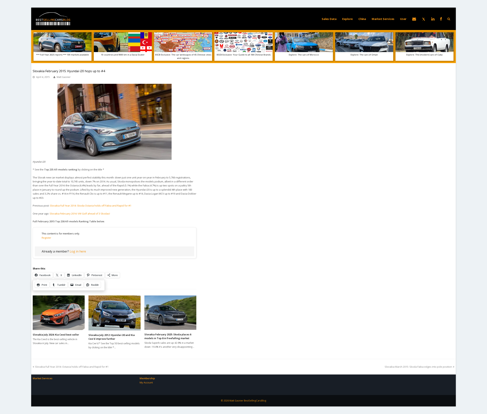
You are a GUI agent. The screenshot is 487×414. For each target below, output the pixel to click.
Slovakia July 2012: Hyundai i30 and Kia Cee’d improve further (111, 336)
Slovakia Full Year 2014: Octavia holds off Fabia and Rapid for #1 (71, 366)
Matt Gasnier (64, 77)
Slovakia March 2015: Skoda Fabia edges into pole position (418, 366)
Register (46, 237)
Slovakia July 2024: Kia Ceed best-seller (56, 334)
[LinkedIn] (432, 19)
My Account (146, 382)
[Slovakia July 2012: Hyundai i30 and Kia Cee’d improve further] (114, 312)
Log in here (78, 251)
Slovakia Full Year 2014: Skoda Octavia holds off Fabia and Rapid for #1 (90, 205)
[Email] (414, 19)
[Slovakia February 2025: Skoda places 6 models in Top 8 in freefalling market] (170, 312)
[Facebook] (441, 19)
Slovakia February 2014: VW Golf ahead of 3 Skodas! (80, 213)
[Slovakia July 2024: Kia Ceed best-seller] (59, 312)
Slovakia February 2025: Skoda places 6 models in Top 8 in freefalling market (167, 336)
